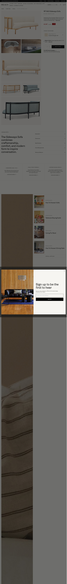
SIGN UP (49, 299)
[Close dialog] (64, 271)
